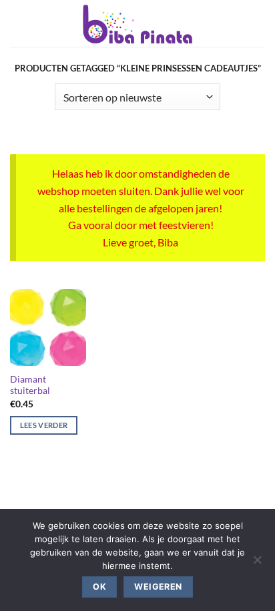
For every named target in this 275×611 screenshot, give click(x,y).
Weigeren (158, 587)
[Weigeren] (257, 563)
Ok (99, 587)
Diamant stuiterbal (30, 385)
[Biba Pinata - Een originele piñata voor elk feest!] (138, 23)
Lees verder (44, 425)
